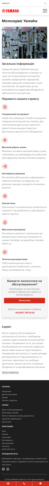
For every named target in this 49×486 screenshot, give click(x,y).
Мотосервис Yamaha (10, 413)
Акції (4, 431)
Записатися (24, 300)
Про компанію (8, 443)
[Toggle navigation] (45, 10)
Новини (5, 434)
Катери (5, 397)
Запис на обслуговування (12, 410)
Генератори (6, 391)
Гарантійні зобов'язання (11, 419)
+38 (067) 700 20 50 (24, 312)
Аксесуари (6, 437)
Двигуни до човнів (9, 394)
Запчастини (6, 422)
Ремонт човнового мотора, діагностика (18, 416)
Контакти (5, 446)
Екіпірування (7, 440)
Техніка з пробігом (9, 400)
